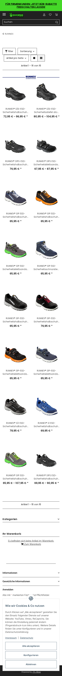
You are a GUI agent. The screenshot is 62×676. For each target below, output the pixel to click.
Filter (10, 51)
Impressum (11, 637)
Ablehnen (31, 664)
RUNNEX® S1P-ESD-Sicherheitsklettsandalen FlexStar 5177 (46, 372)
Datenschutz (26, 637)
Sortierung (26, 51)
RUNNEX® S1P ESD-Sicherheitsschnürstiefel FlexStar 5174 (46, 267)
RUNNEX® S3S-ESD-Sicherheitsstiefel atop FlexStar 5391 (46, 110)
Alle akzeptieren (31, 646)
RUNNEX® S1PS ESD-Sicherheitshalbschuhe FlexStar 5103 (46, 477)
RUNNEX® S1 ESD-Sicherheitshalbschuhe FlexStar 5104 (46, 424)
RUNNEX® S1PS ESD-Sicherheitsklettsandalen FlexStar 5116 (46, 163)
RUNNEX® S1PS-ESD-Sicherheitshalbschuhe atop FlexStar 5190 (15, 163)
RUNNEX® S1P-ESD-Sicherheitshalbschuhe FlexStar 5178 (15, 320)
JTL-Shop (36, 672)
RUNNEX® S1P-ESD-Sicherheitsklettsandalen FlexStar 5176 (15, 372)
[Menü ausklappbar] (4, 13)
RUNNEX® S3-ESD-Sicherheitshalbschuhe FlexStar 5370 (15, 424)
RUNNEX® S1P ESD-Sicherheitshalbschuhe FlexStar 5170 (15, 477)
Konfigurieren (31, 655)
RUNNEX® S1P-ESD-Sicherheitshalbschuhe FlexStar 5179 (46, 320)
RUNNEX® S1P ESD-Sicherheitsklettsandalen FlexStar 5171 (15, 267)
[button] (44, 15)
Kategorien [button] (10, 519)
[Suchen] (56, 22)
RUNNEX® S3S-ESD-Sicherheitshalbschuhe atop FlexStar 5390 (15, 110)
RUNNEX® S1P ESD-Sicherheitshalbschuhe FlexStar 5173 (15, 215)
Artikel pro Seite (15, 58)
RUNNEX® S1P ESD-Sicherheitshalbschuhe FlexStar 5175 (46, 215)
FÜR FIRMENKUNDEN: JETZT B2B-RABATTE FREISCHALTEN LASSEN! (31, 5)
